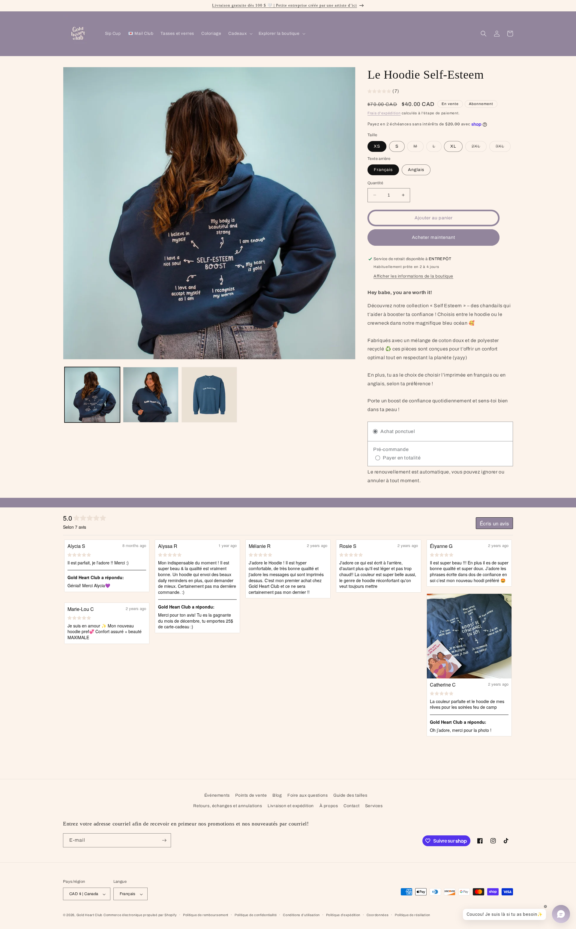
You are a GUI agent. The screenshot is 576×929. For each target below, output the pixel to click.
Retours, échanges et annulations (227, 806)
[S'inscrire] (164, 840)
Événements (217, 795)
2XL (479, 148)
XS (377, 146)
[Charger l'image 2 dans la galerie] (150, 394)
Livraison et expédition (291, 806)
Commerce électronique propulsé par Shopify (140, 915)
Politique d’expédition (343, 915)
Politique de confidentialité (256, 915)
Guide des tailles (350, 795)
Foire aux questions (307, 795)
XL (453, 146)
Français (383, 169)
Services (374, 806)
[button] (240, 33)
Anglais (416, 169)
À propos (329, 806)
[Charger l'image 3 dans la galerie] (209, 394)
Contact (351, 806)
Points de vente (251, 795)
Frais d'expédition (384, 113)
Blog (277, 795)
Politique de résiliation (412, 915)
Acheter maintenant (433, 237)
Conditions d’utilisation (301, 915)
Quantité (375, 183)
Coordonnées (378, 915)
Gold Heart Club (89, 915)
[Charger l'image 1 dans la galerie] (92, 394)
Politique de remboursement (205, 915)
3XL (503, 148)
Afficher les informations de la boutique (413, 276)
